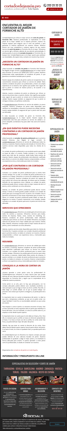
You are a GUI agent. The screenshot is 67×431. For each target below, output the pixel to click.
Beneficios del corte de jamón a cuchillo (57, 155)
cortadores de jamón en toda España (25, 350)
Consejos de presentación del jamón (57, 181)
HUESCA (58, 368)
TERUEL (16, 372)
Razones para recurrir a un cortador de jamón (57, 150)
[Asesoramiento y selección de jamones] (41, 384)
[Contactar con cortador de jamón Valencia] (57, 384)
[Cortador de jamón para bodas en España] (25, 384)
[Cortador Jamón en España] (57, 141)
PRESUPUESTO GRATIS (57, 43)
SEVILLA (19, 368)
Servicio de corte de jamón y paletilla (56, 195)
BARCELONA (29, 368)
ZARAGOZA (49, 368)
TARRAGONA (9, 368)
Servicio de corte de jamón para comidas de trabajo (57, 170)
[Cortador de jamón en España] (10, 384)
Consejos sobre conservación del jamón (57, 176)
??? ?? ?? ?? (54, 5)
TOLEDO (24, 372)
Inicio (6, 18)
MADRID (39, 368)
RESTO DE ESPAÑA (46, 372)
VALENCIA (33, 372)
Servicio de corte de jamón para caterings (56, 160)
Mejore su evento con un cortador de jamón (57, 191)
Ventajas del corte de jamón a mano (56, 200)
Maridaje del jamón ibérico (56, 186)
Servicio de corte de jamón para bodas (56, 165)
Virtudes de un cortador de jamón (57, 145)
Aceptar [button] (57, 424)
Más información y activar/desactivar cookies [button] (16, 428)
